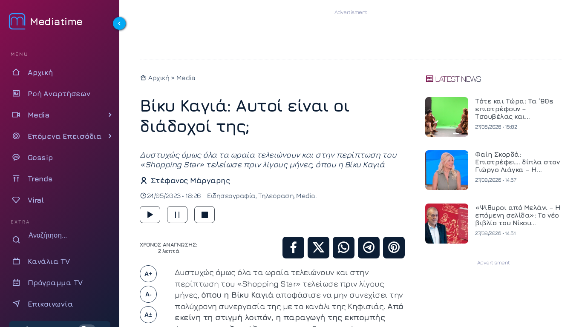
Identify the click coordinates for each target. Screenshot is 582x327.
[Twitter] (318, 247)
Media (186, 77)
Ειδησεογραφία (231, 195)
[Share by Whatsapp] (343, 247)
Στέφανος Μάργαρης (190, 180)
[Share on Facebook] (293, 247)
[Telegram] (369, 247)
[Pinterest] (394, 247)
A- (148, 294)
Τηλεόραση (276, 195)
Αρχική (158, 77)
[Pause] (177, 214)
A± (148, 314)
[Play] (150, 214)
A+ (148, 273)
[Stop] (204, 214)
